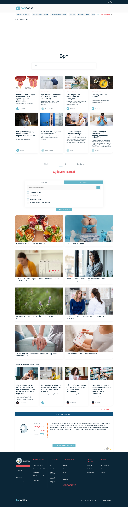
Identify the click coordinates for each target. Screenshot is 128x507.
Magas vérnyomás (83, 14)
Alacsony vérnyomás (52, 473)
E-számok (103, 475)
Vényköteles (34, 196)
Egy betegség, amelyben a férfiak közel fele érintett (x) (51, 97)
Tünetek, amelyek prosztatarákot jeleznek (76, 132)
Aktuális (20, 2)
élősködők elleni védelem (40, 14)
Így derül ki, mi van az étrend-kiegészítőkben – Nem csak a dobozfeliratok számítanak (101, 389)
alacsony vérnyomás (47, 382)
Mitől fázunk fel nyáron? (76, 243)
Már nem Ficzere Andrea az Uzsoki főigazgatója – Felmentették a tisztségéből (77, 388)
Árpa (51, 465)
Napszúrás (52, 468)
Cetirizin (65, 468)
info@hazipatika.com (107, 500)
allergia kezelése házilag (58, 14)
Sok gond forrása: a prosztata (101, 128)
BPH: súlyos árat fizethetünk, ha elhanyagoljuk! (73, 97)
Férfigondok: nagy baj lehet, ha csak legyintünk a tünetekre (25, 133)
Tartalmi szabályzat (20, 481)
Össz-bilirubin (36, 472)
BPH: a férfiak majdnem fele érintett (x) (51, 132)
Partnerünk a (99, 450)
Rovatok (27, 2)
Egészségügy (70, 382)
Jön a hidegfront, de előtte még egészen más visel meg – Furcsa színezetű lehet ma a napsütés (25, 389)
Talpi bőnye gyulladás (52, 477)
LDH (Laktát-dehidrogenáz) (39, 468)
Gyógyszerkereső (36, 2)
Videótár (102, 468)
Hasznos (55, 2)
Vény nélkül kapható (36, 199)
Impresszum (19, 470)
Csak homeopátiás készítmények (40, 203)
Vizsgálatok (89, 468)
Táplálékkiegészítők (97, 382)
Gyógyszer (44, 182)
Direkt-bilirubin (36, 480)
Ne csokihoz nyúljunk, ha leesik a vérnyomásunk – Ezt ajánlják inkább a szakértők (51, 388)
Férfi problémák (46, 91)
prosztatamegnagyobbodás (49, 128)
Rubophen (65, 479)
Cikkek (36, 66)
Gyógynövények (90, 472)
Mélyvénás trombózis (52, 482)
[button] (39, 460)
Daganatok (70, 128)
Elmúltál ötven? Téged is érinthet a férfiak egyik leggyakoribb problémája (25, 98)
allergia (72, 14)
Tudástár (22, 19)
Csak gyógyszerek (35, 192)
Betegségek (89, 465)
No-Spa (64, 475)
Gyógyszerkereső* (69, 459)
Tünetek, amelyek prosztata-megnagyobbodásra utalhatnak (100, 134)
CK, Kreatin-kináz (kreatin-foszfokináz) (39, 476)
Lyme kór (94, 14)
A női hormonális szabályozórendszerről (82, 354)
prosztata (19, 91)
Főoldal (16, 19)
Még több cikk (105, 409)
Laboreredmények (64, 2)
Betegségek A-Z (46, 2)
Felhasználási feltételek (21, 474)
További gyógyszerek (64, 209)
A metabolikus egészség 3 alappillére (30, 243)
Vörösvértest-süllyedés (38, 465)
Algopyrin (65, 465)
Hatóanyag (83, 182)
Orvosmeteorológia (23, 14)
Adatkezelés (19, 477)
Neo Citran (65, 472)
